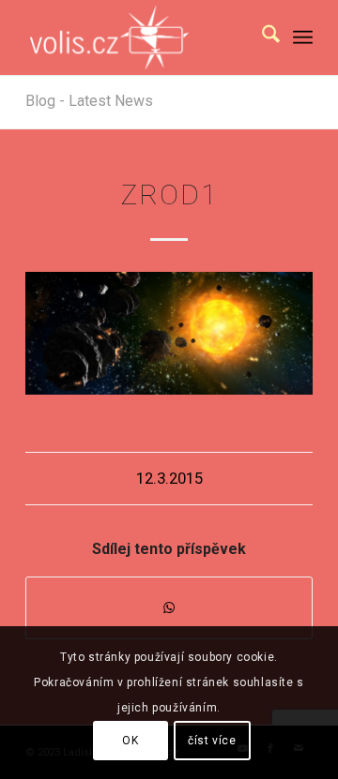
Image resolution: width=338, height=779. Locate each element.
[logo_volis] (140, 37)
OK (130, 740)
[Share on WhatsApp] (169, 607)
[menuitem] (261, 37)
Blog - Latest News (89, 101)
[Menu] (303, 37)
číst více (212, 740)
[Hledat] (261, 37)
